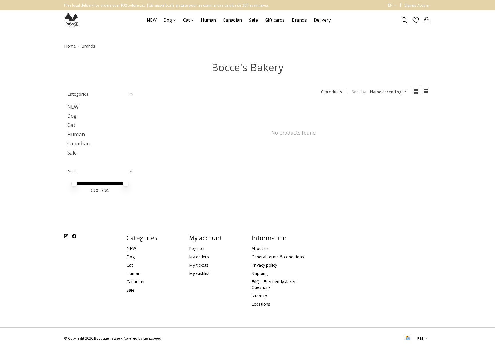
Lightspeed (152, 338)
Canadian (232, 20)
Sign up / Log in (416, 5)
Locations (261, 304)
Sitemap (259, 296)
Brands (299, 20)
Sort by (359, 91)
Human (208, 20)
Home (70, 46)
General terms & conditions (278, 256)
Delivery (322, 20)
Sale (72, 152)
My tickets (199, 265)
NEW (152, 20)
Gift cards (275, 20)
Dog (71, 115)
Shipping (260, 273)
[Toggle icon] (404, 20)
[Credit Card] (407, 338)
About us (260, 248)
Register (197, 248)
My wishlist (199, 273)
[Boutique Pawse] (72, 20)
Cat (71, 124)
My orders (199, 256)
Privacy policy (264, 265)
